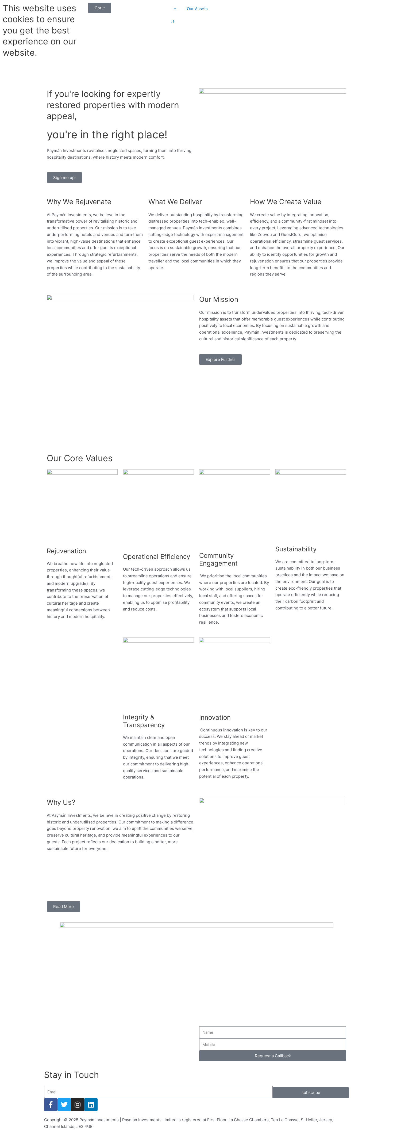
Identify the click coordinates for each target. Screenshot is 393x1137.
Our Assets (197, 8)
